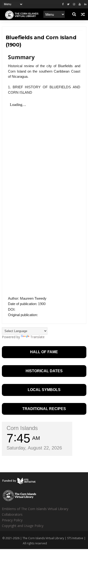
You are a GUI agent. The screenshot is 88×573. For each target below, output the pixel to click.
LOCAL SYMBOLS (44, 390)
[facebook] (63, 4)
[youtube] (80, 4)
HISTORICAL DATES (44, 371)
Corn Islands (22, 428)
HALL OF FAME (44, 352)
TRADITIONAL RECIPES (44, 409)
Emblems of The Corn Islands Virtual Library (35, 509)
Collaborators (12, 514)
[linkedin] (85, 4)
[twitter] (68, 4)
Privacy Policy (12, 520)
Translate (37, 337)
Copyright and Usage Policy (22, 525)
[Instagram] (74, 4)
